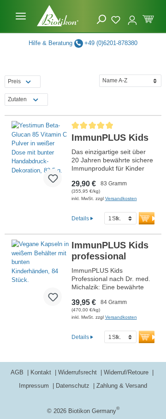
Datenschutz (73, 385)
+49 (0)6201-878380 (110, 43)
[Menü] (20, 16)
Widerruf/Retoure (127, 372)
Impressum (35, 385)
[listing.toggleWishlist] (52, 178)
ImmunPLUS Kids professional (109, 250)
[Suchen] (101, 19)
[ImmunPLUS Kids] (40, 158)
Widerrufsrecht (78, 372)
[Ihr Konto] (132, 16)
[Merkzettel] (117, 18)
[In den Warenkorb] (149, 218)
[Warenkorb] (148, 18)
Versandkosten (121, 198)
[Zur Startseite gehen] (57, 15)
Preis (14, 81)
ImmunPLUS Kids (109, 137)
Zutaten (17, 99)
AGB (18, 372)
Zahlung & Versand (121, 385)
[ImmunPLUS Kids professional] (40, 276)
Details (80, 218)
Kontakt (41, 372)
